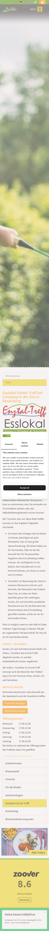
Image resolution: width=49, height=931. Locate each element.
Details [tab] (40, 444)
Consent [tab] (9, 444)
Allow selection (24, 494)
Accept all (24, 488)
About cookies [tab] (24, 444)
